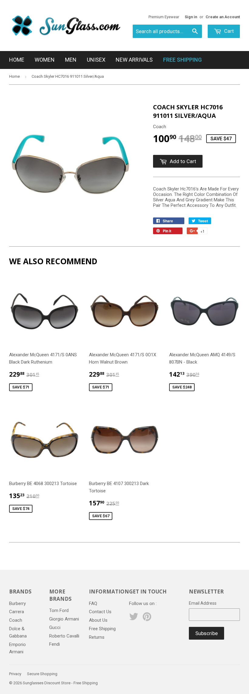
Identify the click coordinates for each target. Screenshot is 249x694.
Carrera (16, 611)
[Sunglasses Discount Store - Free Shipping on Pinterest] (147, 618)
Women (45, 59)
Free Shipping (102, 628)
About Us (98, 620)
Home (16, 59)
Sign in (191, 17)
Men (71, 59)
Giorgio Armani (64, 619)
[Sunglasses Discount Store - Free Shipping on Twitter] (133, 618)
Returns (96, 637)
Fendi (54, 644)
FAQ (93, 603)
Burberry (17, 603)
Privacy (15, 674)
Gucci (54, 627)
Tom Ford (59, 610)
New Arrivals (134, 59)
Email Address (203, 603)
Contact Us (100, 611)
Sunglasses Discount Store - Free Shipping (60, 683)
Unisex (96, 59)
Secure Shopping (42, 674)
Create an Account (223, 17)
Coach (15, 620)
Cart (228, 31)
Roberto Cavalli (64, 636)
